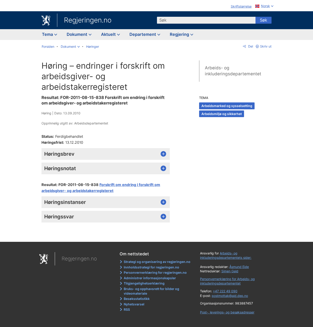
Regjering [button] (180, 34)
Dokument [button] (77, 34)
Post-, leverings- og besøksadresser (227, 312)
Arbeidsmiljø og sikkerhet (221, 114)
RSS (127, 309)
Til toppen (108, 235)
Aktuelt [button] (109, 34)
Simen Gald (229, 271)
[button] (70, 46)
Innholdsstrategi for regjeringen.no (151, 267)
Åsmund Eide (239, 267)
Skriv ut (266, 46)
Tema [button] (48, 34)
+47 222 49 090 (225, 291)
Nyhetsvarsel (134, 304)
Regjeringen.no (88, 20)
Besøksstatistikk (137, 299)
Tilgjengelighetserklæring (144, 283)
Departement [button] (143, 34)
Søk (263, 20)
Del (250, 46)
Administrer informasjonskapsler (150, 278)
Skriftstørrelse (241, 6)
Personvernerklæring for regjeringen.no (155, 272)
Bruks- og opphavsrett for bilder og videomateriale (151, 291)
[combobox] (206, 20)
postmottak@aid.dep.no (230, 296)
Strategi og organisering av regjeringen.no (157, 262)
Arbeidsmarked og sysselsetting (226, 106)
